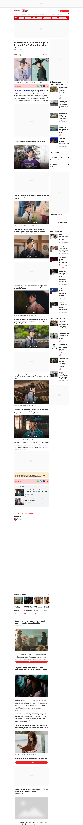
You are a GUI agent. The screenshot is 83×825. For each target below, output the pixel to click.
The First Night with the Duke (21, 90)
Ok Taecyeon (38, 97)
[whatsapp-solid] (38, 86)
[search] (58, 11)
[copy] (47, 86)
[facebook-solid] (41, 86)
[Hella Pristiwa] (15, 519)
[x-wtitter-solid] (44, 86)
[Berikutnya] (49, 586)
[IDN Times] (21, 10)
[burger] (68, 13)
